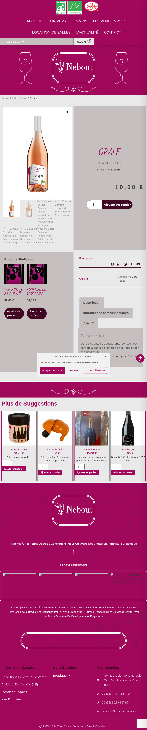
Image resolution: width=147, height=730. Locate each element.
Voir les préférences (94, 370)
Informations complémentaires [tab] (106, 313)
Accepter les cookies (53, 370)
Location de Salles (51, 32)
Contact (112, 32)
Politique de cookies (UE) (19, 684)
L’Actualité (87, 32)
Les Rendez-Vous (109, 21)
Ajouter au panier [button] (13, 313)
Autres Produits (18, 449)
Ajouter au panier (117, 204)
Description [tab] (91, 302)
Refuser (74, 370)
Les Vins (79, 21)
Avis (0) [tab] (88, 323)
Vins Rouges (128, 449)
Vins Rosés (20, 98)
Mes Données (11, 699)
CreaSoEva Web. (97, 726)
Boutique (13, 41)
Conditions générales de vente (23, 677)
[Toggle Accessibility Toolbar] (140, 358)
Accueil (34, 21)
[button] (105, 356)
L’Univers (57, 21)
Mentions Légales (14, 692)
